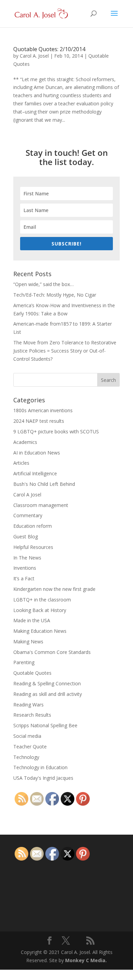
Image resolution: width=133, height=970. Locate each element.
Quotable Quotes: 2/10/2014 (49, 49)
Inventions (24, 568)
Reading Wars (28, 704)
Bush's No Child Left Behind (44, 484)
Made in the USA (31, 620)
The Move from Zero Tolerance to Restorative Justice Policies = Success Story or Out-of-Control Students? (64, 350)
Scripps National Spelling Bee (45, 725)
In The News (27, 557)
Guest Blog (25, 536)
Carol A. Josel (34, 56)
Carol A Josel (27, 494)
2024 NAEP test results (38, 421)
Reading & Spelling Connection (47, 683)
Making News (28, 641)
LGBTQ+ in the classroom (42, 599)
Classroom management (40, 505)
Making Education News (39, 631)
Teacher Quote (30, 746)
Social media (27, 736)
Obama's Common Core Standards (52, 652)
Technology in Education (40, 767)
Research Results (32, 715)
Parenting (23, 662)
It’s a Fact (23, 578)
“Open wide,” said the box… (43, 284)
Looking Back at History (39, 610)
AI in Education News (36, 452)
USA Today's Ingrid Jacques (43, 778)
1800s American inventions (43, 410)
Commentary (27, 515)
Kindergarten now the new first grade (54, 589)
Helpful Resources (33, 547)
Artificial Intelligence (35, 473)
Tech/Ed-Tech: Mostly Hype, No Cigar (54, 295)
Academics (25, 442)
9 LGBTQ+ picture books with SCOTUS (56, 431)
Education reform (32, 526)
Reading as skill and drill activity (47, 694)
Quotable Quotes (32, 673)
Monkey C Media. (86, 960)
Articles (21, 463)
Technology (26, 757)
